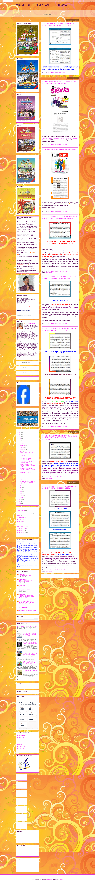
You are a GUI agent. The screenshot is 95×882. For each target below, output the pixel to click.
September (22, 449)
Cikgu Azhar (22, 585)
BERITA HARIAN (21, 735)
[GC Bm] (23, 403)
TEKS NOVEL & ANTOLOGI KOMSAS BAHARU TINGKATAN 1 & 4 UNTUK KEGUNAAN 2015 (30, 653)
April (21, 491)
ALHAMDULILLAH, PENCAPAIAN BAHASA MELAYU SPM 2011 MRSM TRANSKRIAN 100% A (26, 596)
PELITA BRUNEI (20, 748)
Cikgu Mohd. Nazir (23, 579)
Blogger (61, 879)
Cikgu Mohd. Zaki (23, 607)
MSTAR (19, 742)
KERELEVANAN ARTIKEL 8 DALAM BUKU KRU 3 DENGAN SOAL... (27, 469)
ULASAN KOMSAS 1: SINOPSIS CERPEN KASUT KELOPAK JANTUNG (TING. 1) (30, 672)
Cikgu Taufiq (22, 574)
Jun (21, 487)
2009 (20, 503)
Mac (21, 493)
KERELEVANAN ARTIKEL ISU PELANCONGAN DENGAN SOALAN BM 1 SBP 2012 (59, 329)
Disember (22, 443)
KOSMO (19, 739)
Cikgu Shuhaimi (22, 594)
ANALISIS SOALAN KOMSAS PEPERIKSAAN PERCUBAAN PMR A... (27, 454)
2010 (20, 501)
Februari (22, 495)
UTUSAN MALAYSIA (21, 750)
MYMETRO (19, 744)
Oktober (22, 447)
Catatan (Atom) (62, 579)
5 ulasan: (64, 72)
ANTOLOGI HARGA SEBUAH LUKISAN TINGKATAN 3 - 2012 (30, 643)
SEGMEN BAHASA (21, 528)
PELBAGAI (19, 524)
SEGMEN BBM (20, 530)
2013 (20, 440)
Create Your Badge (20, 404)
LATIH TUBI (20, 521)
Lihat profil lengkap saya (22, 358)
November (22, 445)
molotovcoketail (49, 879)
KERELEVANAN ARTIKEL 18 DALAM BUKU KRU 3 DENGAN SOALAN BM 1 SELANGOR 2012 (59, 217)
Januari (22, 497)
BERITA (19, 515)
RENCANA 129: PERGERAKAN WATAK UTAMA (59, 149)
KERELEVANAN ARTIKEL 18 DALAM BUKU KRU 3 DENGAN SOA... (27, 465)
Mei (21, 489)
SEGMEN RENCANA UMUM (23, 535)
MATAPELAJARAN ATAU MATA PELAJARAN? (27, 626)
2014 (20, 438)
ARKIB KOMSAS (48, 145)
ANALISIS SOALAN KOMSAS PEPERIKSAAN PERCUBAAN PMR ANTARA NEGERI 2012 (58, 25)
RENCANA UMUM (21, 526)
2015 (20, 436)
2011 (20, 499)
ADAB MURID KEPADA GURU (25, 575)
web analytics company (24, 315)
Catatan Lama (74, 576)
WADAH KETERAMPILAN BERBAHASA (41, 5)
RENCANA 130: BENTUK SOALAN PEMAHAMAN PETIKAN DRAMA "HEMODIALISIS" (59, 83)
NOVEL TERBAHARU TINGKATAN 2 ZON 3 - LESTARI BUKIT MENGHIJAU (30, 662)
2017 (20, 432)
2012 (20, 442)
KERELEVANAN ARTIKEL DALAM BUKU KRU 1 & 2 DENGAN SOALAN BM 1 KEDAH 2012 (59, 487)
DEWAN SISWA (20, 737)
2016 (20, 434)
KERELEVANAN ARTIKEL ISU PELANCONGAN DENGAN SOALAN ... (26, 474)
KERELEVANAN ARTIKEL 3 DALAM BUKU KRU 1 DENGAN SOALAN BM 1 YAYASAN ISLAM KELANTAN (59, 437)
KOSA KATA (20, 519)
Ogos (21, 451)
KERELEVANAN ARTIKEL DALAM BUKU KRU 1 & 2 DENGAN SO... (27, 482)
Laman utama (60, 576)
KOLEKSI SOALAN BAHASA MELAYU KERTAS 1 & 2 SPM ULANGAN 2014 (29, 634)
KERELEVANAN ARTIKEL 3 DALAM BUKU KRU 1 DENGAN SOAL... (27, 478)
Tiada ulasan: (64, 144)
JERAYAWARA (20, 517)
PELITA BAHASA (21, 746)
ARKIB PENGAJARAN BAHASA (24, 513)
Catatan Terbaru (46, 576)
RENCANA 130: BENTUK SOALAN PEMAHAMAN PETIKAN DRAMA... (25, 458)
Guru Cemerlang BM (30, 323)
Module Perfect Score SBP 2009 (25, 603)
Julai (21, 485)
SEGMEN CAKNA (48, 73)
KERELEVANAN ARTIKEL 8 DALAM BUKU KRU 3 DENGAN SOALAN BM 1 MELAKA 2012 (59, 277)
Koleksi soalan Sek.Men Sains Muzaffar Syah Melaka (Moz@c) (26, 602)
